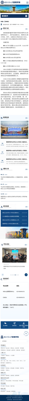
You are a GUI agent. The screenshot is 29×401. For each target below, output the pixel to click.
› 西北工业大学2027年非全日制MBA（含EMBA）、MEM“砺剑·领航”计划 (11, 212)
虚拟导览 (13, 350)
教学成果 (3, 362)
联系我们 (23, 350)
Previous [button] (2, 274)
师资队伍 (8, 355)
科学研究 (3, 365)
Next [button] (26, 274)
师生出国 (21, 380)
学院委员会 (3, 350)
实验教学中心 (8, 362)
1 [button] (11, 275)
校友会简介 (3, 391)
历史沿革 (8, 348)
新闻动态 (8, 375)
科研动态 (8, 368)
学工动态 (3, 386)
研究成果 (12, 368)
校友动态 (8, 391)
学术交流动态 (15, 380)
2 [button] (13, 275)
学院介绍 (3, 348)
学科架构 (22, 348)
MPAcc (21, 360)
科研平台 (22, 368)
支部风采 (12, 375)
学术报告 (17, 368)
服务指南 (17, 375)
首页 (11, 24)
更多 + (26, 29)
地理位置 (18, 350)
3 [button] (14, 275)
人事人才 (3, 352)
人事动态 (3, 355)
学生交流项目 (8, 380)
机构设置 (8, 350)
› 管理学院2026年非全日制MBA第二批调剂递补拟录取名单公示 (11, 223)
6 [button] (18, 275)
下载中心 (8, 370)
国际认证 (3, 380)
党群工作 (3, 372)
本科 (2, 360)
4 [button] (15, 275)
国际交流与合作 (5, 378)
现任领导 (17, 348)
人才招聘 (12, 355)
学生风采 (8, 386)
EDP (24, 360)
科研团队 (3, 370)
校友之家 (3, 388)
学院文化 (12, 348)
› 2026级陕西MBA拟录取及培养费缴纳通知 (11, 216)
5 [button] (17, 275)
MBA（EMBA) (20, 24)
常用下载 (12, 386)
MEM (18, 360)
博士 (7, 360)
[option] (14, 259)
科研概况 (3, 368)
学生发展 (3, 383)
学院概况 (3, 345)
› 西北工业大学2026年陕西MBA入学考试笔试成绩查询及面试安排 (11, 220)
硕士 (5, 360)
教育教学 (15, 24)
